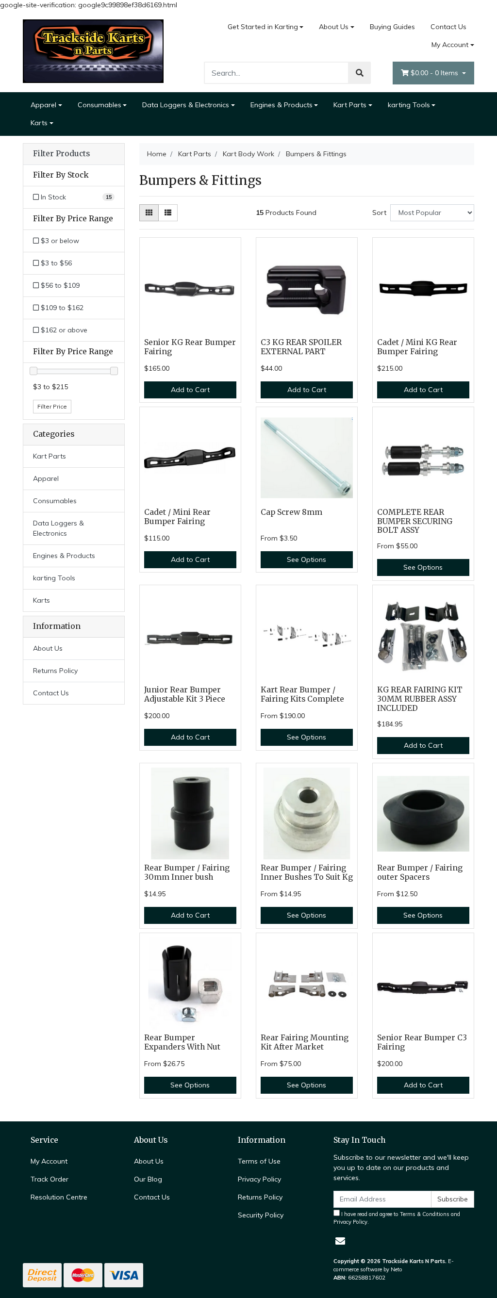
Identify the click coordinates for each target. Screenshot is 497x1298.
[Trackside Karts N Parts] (93, 50)
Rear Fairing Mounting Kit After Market (304, 1042)
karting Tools (409, 104)
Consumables (99, 104)
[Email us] (340, 1241)
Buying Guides (392, 26)
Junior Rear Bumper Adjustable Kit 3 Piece (184, 694)
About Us (333, 26)
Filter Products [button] (61, 153)
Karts (39, 122)
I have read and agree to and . (396, 1218)
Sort (379, 212)
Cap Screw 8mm (291, 512)
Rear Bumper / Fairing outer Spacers (420, 872)
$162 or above (63, 330)
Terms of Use (259, 1161)
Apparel (43, 104)
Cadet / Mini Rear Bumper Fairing (177, 517)
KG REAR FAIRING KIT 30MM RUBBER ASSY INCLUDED (420, 699)
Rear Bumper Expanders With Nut (182, 1042)
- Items (435, 72)
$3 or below (59, 240)
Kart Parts (349, 104)
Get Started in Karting (263, 26)
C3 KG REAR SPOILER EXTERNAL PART (301, 347)
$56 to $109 (59, 285)
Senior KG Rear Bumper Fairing (190, 347)
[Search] (359, 73)
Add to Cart (190, 389)
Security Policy (260, 1215)
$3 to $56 (55, 263)
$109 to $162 (61, 307)
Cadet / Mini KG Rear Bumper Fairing (417, 347)
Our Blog (148, 1179)
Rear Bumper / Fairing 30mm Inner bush (187, 872)
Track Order (49, 1179)
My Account (449, 44)
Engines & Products (281, 104)
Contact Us (448, 26)
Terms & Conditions (424, 1214)
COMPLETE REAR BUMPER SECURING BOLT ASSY (414, 521)
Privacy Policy (259, 1179)
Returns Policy (55, 670)
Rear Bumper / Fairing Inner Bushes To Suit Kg (307, 872)
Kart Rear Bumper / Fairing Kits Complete (302, 694)
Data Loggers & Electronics (185, 104)
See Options (306, 559)
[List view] (168, 212)
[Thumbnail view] (149, 212)
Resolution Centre (59, 1197)
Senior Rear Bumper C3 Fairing (422, 1042)
